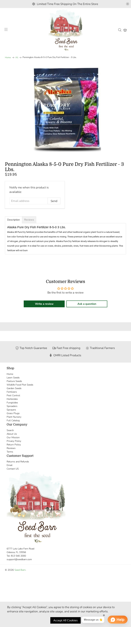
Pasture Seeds (14, 381)
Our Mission (13, 437)
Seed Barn (20, 570)
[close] (127, 4)
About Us (12, 434)
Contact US (13, 468)
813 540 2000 (18, 555)
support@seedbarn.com (19, 559)
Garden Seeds (14, 388)
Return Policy (14, 444)
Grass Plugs (13, 413)
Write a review (44, 304)
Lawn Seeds (13, 377)
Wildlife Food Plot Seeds (20, 384)
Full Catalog (13, 420)
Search (10, 430)
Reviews (11, 448)
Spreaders (12, 406)
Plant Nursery (14, 417)
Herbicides (12, 399)
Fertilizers (12, 392)
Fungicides (12, 402)
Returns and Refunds (18, 461)
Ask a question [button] (86, 304)
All (16, 57)
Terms (10, 451)
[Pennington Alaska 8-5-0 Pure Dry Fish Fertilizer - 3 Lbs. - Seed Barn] (65, 109)
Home (8, 57)
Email (9, 465)
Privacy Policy (14, 441)
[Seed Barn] (65, 30)
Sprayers (11, 409)
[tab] (13, 219)
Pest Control (13, 395)
